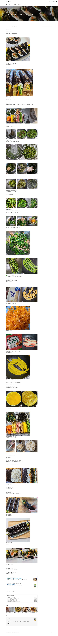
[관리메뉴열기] (56, 1)
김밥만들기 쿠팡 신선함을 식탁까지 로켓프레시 (14, 578)
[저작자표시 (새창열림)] (14, 591)
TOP (51, 633)
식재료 (15, 4)
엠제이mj (8, 1)
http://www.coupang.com (10, 577)
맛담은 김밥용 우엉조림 (11, 584)
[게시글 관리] (9, 591)
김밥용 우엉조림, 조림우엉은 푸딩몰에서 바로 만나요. (14, 585)
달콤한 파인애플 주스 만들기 (10, 597)
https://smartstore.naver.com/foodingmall (13, 583)
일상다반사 (19, 4)
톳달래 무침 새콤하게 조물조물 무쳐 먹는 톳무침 (13, 601)
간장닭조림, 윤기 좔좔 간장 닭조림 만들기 (12, 600)
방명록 (25, 4)
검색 (49, 1)
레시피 (10, 4)
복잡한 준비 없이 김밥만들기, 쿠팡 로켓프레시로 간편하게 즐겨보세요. (17, 579)
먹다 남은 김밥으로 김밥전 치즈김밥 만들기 (12, 598)
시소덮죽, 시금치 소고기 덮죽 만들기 (11, 599)
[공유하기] (8, 591)
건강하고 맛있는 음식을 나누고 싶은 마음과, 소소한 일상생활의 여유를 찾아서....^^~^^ (18, 621)
